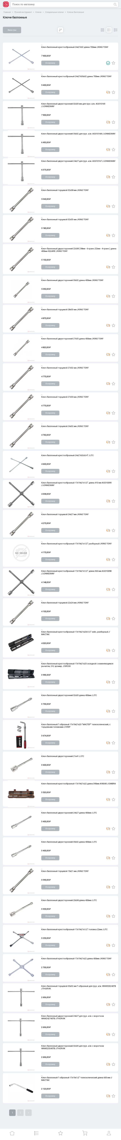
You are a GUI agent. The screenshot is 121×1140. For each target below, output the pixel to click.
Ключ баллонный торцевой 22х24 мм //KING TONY (65, 602)
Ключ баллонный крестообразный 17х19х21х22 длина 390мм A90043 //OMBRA (78, 783)
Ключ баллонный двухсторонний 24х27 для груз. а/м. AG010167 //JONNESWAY (78, 161)
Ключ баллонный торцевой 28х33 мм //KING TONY (65, 309)
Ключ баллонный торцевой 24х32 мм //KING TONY (65, 426)
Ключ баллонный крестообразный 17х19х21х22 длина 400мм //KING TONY (76, 958)
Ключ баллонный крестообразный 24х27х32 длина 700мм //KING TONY (74, 47)
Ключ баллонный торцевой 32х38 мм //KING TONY (65, 190)
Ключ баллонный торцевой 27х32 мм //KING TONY (65, 368)
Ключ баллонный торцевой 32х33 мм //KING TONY (65, 219)
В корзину (50, 63)
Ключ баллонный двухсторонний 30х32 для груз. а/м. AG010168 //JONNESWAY (78, 133)
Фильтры (12, 30)
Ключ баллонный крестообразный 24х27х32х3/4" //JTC (67, 455)
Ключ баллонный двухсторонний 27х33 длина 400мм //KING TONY (72, 338)
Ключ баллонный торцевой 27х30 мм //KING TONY (65, 397)
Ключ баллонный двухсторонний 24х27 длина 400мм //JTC (69, 813)
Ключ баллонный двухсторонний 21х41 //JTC (62, 756)
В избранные (113, 63)
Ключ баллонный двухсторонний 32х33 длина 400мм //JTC (69, 695)
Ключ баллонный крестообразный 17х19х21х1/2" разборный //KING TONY (76, 543)
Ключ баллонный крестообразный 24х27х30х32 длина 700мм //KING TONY (76, 76)
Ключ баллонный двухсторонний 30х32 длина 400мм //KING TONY (72, 280)
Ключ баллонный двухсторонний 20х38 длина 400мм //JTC (69, 900)
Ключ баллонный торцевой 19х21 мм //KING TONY (65, 871)
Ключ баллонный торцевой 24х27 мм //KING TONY (65, 514)
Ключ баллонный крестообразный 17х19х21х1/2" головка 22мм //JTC (74, 929)
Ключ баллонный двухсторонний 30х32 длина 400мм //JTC (69, 842)
